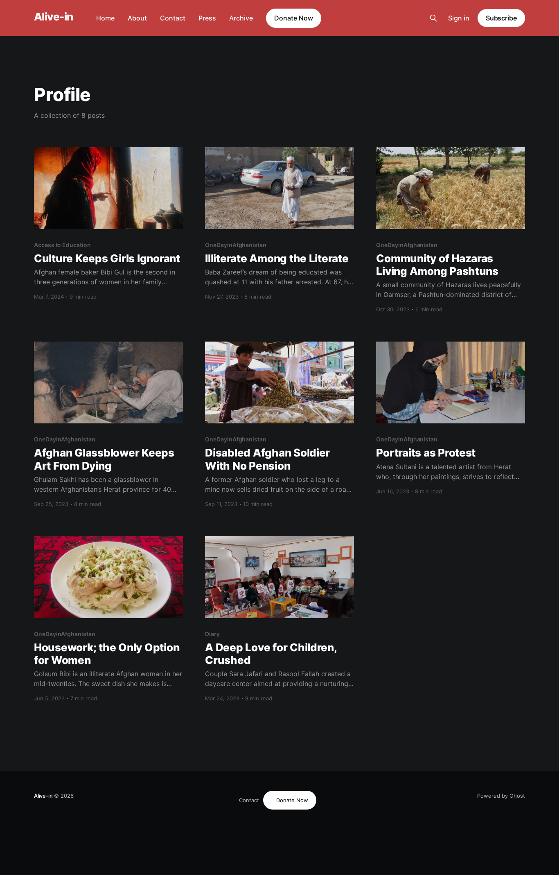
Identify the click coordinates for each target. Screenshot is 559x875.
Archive (241, 18)
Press (207, 18)
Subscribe (501, 18)
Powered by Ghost (501, 795)
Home (105, 18)
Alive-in (53, 17)
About (137, 18)
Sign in (458, 18)
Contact (172, 18)
